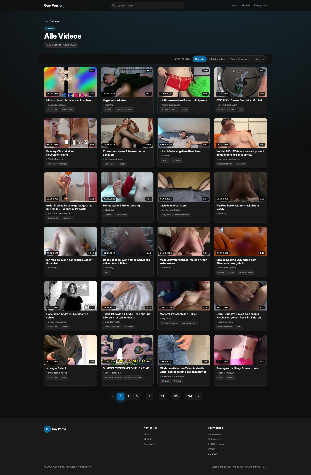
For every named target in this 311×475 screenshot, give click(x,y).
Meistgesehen (217, 59)
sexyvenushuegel (114, 159)
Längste (259, 59)
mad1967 (109, 105)
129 (176, 396)
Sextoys (165, 381)
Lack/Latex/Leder (124, 109)
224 (189, 396)
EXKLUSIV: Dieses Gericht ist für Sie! (239, 100)
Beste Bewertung (240, 59)
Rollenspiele (67, 109)
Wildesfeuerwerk (57, 159)
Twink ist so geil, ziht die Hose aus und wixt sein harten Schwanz (126, 315)
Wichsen (63, 164)
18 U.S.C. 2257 (216, 444)
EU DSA (212, 453)
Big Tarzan (167, 318)
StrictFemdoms (113, 372)
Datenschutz (215, 439)
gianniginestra (225, 322)
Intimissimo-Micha (171, 210)
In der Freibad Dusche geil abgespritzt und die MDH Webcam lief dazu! (69, 207)
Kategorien (260, 5)
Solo (240, 109)
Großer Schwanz (169, 109)
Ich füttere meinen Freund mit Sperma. (184, 100)
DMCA (211, 448)
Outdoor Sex (54, 218)
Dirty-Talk (52, 109)
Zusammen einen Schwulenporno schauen (124, 153)
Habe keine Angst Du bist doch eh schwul (67, 315)
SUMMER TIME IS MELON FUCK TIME (126, 368)
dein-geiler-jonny (227, 267)
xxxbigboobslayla (57, 105)
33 (162, 396)
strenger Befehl (56, 368)
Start (46, 21)
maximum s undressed (229, 159)
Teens (184, 109)
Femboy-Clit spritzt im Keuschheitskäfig (60, 153)
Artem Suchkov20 (171, 105)
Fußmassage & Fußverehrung (121, 205)
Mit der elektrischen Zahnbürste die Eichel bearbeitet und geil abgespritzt (183, 370)
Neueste (199, 59)
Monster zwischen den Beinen (178, 314)
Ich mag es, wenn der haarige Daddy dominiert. (69, 261)
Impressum (214, 434)
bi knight (166, 155)
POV (239, 326)
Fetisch (108, 109)
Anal (107, 272)
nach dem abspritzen (173, 205)
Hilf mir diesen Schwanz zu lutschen (68, 100)
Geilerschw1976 (226, 372)
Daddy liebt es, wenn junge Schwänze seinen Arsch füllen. (126, 261)
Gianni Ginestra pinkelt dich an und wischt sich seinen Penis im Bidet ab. (239, 315)
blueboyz (109, 210)
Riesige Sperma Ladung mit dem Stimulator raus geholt (236, 261)
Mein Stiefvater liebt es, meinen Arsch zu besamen (183, 261)
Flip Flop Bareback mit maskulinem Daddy (237, 207)
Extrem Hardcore (113, 377)
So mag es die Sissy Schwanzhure (237, 368)
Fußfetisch (121, 214)
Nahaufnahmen (225, 164)
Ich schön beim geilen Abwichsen (180, 151)
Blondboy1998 (112, 322)
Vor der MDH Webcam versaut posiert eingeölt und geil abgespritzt (240, 153)
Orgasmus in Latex (114, 100)
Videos (234, 5)
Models (246, 5)
